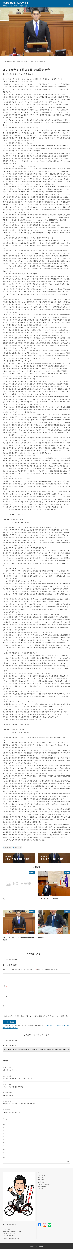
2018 (4, 1143)
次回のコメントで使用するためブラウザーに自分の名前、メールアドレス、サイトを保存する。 (36, 1016)
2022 (4, 1130)
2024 (4, 1124)
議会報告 (31, 74)
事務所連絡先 (42, 1186)
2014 (4, 1152)
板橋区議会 (7, 847)
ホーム (40, 1172)
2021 (4, 1133)
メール (5, 996)
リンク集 (40, 1188)
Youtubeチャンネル (43, 1184)
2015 (4, 1149)
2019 (4, 1139)
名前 (5, 986)
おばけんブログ (42, 1182)
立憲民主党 (17, 847)
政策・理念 (41, 1177)
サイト (5, 1006)
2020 (4, 1136)
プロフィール (42, 1175)
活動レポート (42, 1179)
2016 (4, 1146)
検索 (4, 1157)
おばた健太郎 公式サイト (16, 3)
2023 (4, 1127)
